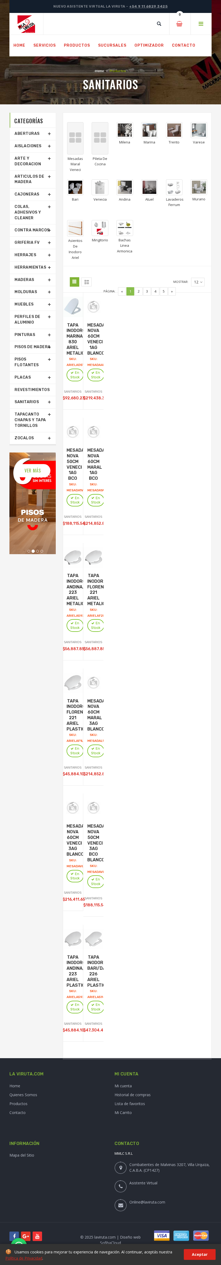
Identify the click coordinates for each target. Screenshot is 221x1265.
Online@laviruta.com (147, 1202)
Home (99, 71)
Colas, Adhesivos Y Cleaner (28, 212)
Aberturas (27, 133)
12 (196, 281)
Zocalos (24, 438)
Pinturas (25, 334)
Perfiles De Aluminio (27, 319)
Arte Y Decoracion (28, 161)
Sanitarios (27, 402)
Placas (23, 377)
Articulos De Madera (29, 179)
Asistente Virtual (143, 1182)
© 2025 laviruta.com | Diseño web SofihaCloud (110, 1240)
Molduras (26, 292)
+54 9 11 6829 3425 (148, 6)
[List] (86, 281)
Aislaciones (28, 146)
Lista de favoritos (130, 1103)
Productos (18, 1103)
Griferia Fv (27, 242)
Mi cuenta (123, 1085)
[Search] (159, 24)
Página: (109, 291)
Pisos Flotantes (27, 362)
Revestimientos (32, 390)
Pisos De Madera (33, 347)
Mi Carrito (123, 1112)
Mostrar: (180, 282)
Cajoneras (27, 194)
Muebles (24, 304)
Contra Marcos (32, 230)
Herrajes (25, 255)
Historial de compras (133, 1094)
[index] (26, 24)
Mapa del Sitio (21, 1155)
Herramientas (30, 267)
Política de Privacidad (23, 1258)
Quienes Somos (23, 1094)
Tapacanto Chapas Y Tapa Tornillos (30, 420)
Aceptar (200, 1254)
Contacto (17, 1112)
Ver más (33, 470)
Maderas (24, 279)
